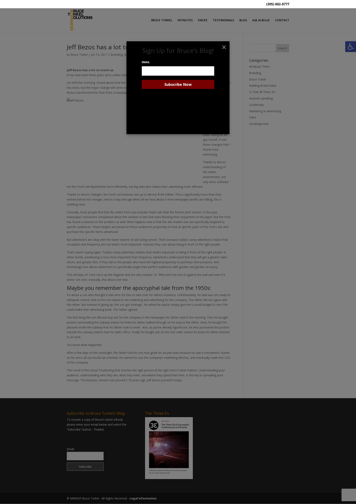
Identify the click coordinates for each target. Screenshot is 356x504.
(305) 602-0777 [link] (277, 4)
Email (146, 62)
